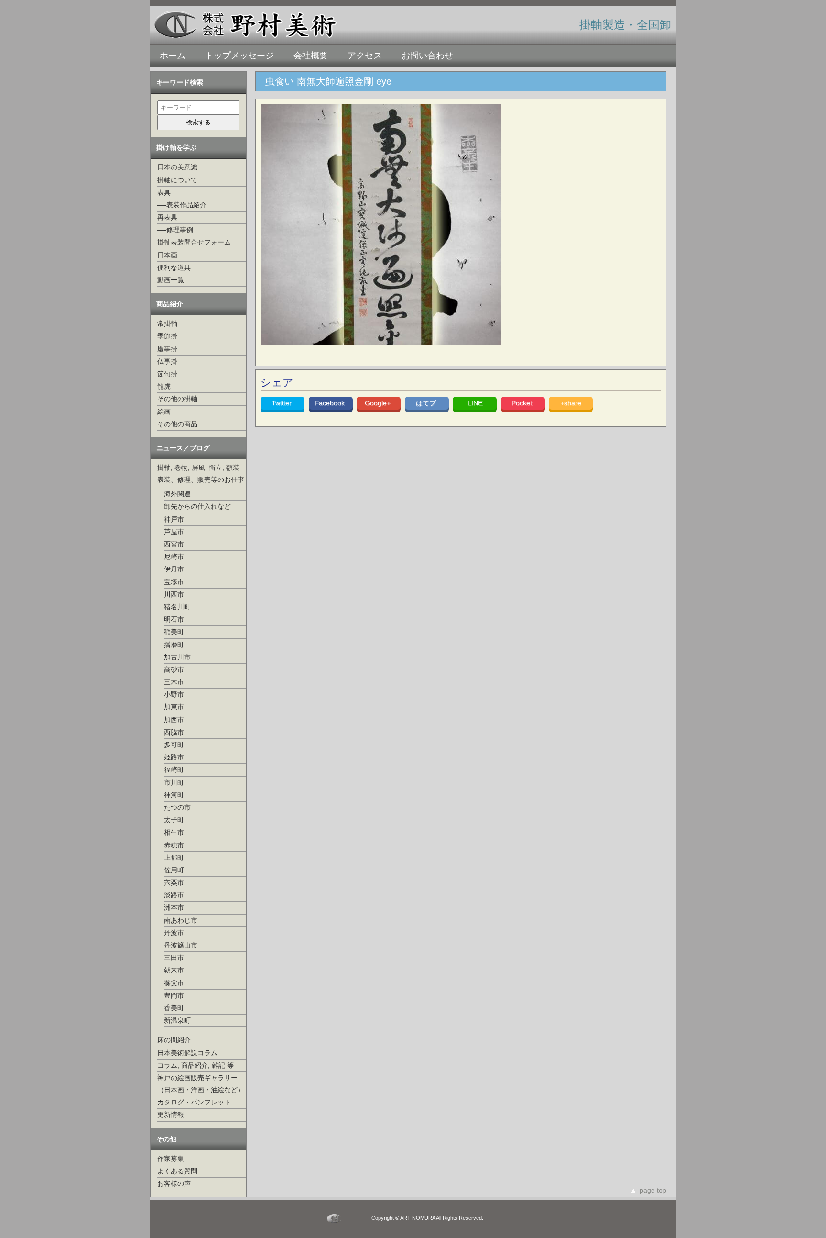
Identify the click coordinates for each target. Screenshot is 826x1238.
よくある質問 (177, 1171)
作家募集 (170, 1158)
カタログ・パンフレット (194, 1102)
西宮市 (174, 544)
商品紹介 (169, 304)
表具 (164, 192)
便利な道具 (174, 267)
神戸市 (174, 519)
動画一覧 (170, 280)
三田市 (174, 957)
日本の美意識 (177, 167)
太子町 (174, 820)
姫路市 (174, 757)
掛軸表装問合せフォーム (194, 242)
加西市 (174, 720)
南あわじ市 (180, 920)
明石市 (174, 619)
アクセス (365, 55)
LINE (474, 403)
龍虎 (164, 386)
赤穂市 (174, 845)
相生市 (174, 832)
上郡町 (174, 857)
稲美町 (174, 632)
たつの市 (177, 807)
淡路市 (174, 895)
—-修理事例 (175, 230)
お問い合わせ (427, 55)
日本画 (167, 255)
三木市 (174, 682)
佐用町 (174, 870)
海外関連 (177, 494)
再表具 (167, 217)
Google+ (378, 403)
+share (570, 403)
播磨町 (174, 644)
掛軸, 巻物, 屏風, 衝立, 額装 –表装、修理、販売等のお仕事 (201, 473)
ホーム (172, 55)
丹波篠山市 (180, 945)
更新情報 (170, 1114)
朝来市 (174, 970)
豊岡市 (174, 995)
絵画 (164, 411)
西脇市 (174, 732)
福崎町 (174, 769)
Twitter (282, 403)
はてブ (427, 403)
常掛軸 (167, 323)
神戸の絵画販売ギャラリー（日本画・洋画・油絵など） (200, 1083)
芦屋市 (174, 531)
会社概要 (310, 55)
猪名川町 (177, 607)
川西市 (174, 594)
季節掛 (167, 336)
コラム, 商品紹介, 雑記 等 (195, 1065)
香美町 (174, 1008)
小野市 (174, 694)
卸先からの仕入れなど (197, 506)
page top (653, 1190)
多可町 (174, 744)
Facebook (331, 403)
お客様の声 (174, 1183)
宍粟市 (174, 882)
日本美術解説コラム (187, 1053)
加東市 (174, 707)
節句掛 (167, 374)
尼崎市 (174, 556)
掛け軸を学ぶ (176, 147)
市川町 (174, 782)
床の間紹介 (174, 1040)
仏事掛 (167, 361)
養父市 (174, 983)
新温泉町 (177, 1020)
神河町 (174, 795)
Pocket (522, 403)
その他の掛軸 (177, 398)
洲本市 (174, 907)
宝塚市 (174, 582)
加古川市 (177, 657)
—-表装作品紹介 (181, 205)
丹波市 (174, 933)
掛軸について (177, 180)
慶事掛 (167, 349)
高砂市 (174, 669)
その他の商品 (177, 424)
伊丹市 (174, 569)
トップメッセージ (239, 55)
